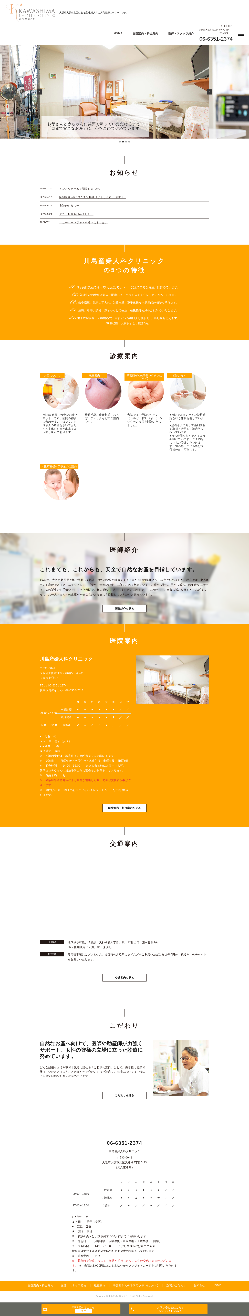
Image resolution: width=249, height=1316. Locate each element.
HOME (118, 33)
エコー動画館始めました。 (76, 214)
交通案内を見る (124, 977)
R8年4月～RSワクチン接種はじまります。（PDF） (92, 197)
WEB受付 (83, 1307)
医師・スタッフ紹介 (181, 33)
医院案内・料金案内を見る (124, 808)
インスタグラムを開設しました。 (80, 188)
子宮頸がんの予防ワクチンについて (136, 1285)
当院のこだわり (176, 1285)
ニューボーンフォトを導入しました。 (83, 222)
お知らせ (199, 1285)
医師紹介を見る (124, 608)
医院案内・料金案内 (145, 33)
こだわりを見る (124, 1095)
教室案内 (99, 1285)
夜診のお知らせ (69, 205)
